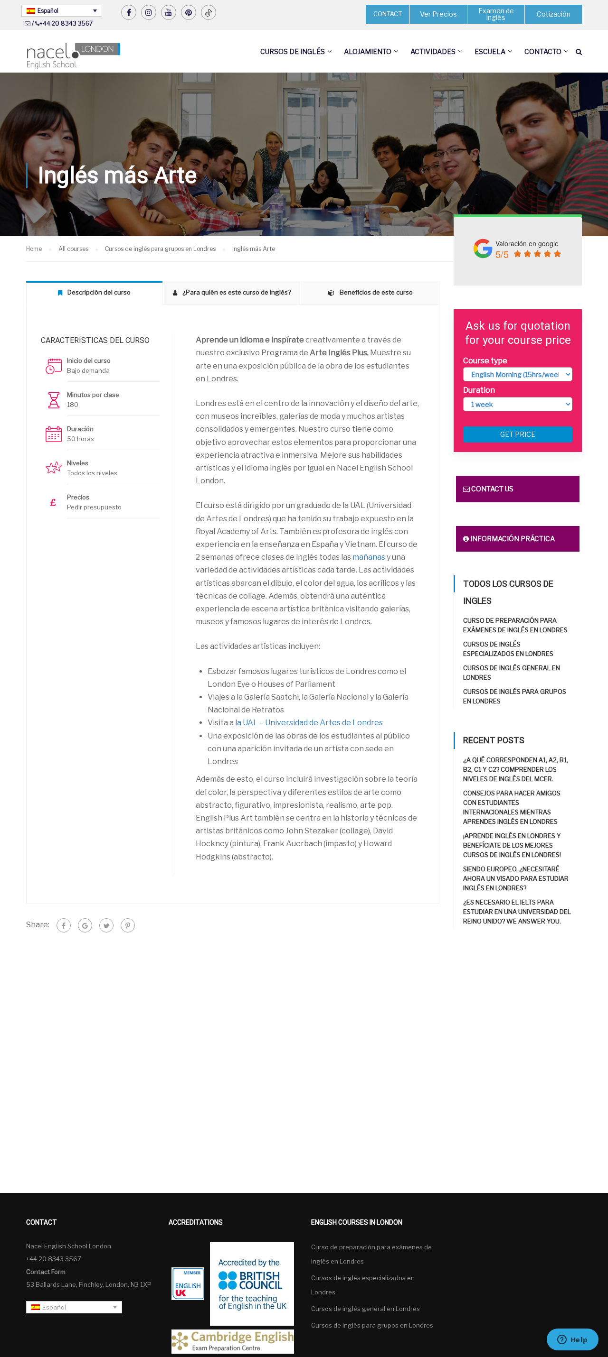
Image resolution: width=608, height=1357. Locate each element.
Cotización (553, 14)
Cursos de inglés (292, 51)
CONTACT (387, 14)
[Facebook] (64, 925)
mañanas (368, 557)
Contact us (491, 489)
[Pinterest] (128, 925)
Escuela (490, 51)
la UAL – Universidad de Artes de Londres (309, 722)
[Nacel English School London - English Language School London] (73, 56)
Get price (517, 434)
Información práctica (512, 539)
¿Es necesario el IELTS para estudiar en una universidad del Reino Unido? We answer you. (517, 911)
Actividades (433, 51)
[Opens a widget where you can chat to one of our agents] (572, 1340)
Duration (479, 390)
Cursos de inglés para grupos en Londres (372, 1325)
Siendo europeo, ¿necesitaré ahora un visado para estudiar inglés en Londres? (516, 878)
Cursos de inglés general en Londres (365, 1308)
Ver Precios (438, 14)
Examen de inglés (496, 14)
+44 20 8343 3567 (66, 23)
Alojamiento (367, 51)
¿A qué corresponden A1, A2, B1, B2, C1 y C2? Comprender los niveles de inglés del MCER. (515, 769)
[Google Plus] (85, 925)
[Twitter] (106, 925)
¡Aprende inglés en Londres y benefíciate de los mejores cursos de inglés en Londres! (512, 845)
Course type (485, 360)
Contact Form (46, 1271)
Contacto (542, 51)
